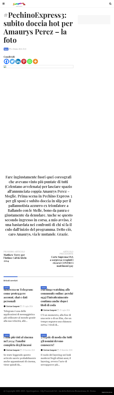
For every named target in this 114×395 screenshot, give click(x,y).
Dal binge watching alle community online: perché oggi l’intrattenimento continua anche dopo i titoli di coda (57, 297)
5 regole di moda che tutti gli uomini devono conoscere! (56, 341)
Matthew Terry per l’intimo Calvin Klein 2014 (15, 257)
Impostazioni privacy (107, 392)
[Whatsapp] (29, 61)
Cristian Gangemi (12, 306)
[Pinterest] (23, 61)
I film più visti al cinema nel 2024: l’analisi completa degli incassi (18, 341)
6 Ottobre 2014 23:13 (18, 49)
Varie (6, 49)
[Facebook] (6, 61)
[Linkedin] (18, 61)
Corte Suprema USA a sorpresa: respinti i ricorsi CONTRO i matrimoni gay (61, 261)
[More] (35, 61)
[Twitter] (12, 61)
